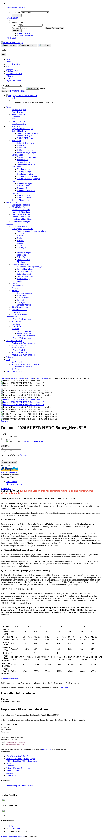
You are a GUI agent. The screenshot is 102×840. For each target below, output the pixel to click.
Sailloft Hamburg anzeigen (28, 133)
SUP (8, 78)
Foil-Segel (16, 324)
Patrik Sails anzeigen (25, 143)
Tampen (15, 283)
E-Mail (15, 25)
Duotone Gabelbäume (26, 190)
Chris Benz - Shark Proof (17, 756)
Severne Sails (17, 155)
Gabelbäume (11, 66)
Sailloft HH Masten (25, 138)
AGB (8, 763)
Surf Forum (11, 826)
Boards (9, 62)
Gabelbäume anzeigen (21, 205)
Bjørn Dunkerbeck (14, 81)
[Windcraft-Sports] (12, 42)
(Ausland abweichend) (33, 441)
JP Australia (17, 119)
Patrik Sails (16, 140)
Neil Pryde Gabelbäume (27, 176)
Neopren (15, 290)
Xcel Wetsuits (23, 298)
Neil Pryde (16, 167)
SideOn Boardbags (25, 276)
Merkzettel (11, 38)
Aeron (19, 245)
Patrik (19, 238)
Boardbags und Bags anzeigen (29, 267)
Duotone (15, 181)
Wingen (9, 76)
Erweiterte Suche (17, 91)
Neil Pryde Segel (24, 171)
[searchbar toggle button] (44, 45)
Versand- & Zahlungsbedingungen (20, 758)
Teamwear (16, 312)
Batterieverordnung (14, 770)
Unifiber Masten (24, 198)
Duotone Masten (24, 188)
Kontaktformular (13, 828)
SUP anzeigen (18, 362)
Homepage (46, 749)
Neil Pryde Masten (25, 174)
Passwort (15, 28)
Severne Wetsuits (24, 305)
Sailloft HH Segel (24, 136)
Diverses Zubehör (19, 309)
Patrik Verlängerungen (26, 152)
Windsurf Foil (12, 71)
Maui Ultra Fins (23, 259)
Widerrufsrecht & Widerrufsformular (21, 761)
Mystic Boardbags (24, 271)
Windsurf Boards (19, 345)
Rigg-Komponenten (20, 307)
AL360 (20, 243)
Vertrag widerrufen (9, 837)
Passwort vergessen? (25, 36)
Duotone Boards (19, 121)
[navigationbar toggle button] (9, 45)
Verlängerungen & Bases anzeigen (31, 231)
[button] (16, 8)
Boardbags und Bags (20, 264)
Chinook (20, 233)
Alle (8, 59)
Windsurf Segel (18, 348)
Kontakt (9, 773)
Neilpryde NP (23, 302)
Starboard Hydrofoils (26, 336)
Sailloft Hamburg (19, 131)
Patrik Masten (23, 148)
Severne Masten (23, 162)
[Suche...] (32, 88)
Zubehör (10, 69)
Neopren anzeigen (24, 293)
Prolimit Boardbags (25, 269)
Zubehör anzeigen (19, 226)
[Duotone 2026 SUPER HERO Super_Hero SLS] (22, 400)
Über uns (10, 766)
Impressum (11, 775)
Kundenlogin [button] (12, 18)
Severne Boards (18, 114)
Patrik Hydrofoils (24, 333)
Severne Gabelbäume (26, 164)
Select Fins (21, 257)
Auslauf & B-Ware (14, 73)
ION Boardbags (23, 278)
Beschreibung (12, 482)
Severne (20, 240)
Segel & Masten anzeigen (22, 129)
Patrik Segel (22, 145)
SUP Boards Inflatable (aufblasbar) (26, 364)
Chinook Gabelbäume (21, 217)
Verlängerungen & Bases (22, 228)
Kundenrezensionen (14, 484)
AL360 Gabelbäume (20, 207)
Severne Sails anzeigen (26, 157)
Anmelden (63, 688)
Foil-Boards (17, 321)
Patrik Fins (21, 255)
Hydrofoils (16, 326)
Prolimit (20, 300)
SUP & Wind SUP (19, 352)
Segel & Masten (13, 64)
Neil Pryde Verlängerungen (28, 178)
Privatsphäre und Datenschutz (18, 768)
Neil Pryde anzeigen (25, 169)
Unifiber (15, 193)
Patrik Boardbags (24, 274)
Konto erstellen (23, 33)
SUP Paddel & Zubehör (22, 367)
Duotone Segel (23, 186)
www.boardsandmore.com (14, 745)
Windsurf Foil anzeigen (21, 319)
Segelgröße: (6, 446)
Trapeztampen (18, 286)
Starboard (16, 117)
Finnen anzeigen (24, 252)
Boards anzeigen (19, 109)
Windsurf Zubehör (19, 350)
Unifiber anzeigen (24, 195)
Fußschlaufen (17, 281)
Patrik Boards (17, 112)
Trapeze (15, 288)
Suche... (43, 88)
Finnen (15, 250)
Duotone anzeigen (24, 183)
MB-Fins (21, 262)
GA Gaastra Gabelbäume (22, 219)
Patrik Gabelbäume (25, 150)
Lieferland (16, 12)
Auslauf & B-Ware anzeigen (23, 343)
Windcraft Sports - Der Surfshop (19, 786)
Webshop (21, 837)
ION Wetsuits (22, 295)
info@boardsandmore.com (15, 742)
